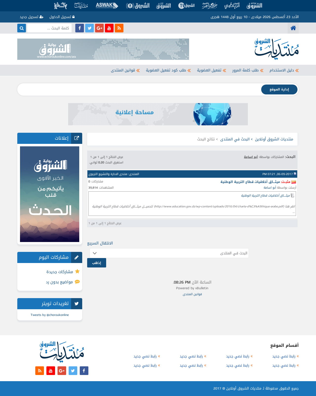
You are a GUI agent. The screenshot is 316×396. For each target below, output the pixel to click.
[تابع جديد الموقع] (119, 28)
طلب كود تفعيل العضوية (166, 70)
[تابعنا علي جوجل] (99, 28)
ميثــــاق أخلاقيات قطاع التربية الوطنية (265, 195)
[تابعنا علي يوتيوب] (109, 28)
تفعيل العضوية (209, 70)
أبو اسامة (270, 187)
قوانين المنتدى (123, 70)
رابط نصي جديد (284, 356)
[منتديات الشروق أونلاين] (293, 28)
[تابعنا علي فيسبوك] (79, 28)
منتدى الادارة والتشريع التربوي (107, 174)
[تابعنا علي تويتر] (89, 28)
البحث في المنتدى (235, 139)
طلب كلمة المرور (245, 70)
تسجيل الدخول (60, 17)
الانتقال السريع (100, 243)
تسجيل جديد (30, 17)
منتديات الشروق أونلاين (274, 139)
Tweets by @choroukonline (50, 315)
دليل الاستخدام (282, 70)
